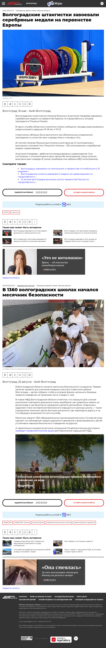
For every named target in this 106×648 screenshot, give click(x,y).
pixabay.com (7, 98)
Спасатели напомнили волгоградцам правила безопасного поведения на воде (59, 478)
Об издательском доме (64, 597)
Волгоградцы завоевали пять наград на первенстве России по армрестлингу (80, 240)
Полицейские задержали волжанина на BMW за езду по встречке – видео (32, 551)
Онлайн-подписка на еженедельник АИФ (55, 600)
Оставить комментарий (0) (84, 192)
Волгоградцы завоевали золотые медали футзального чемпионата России (30, 232)
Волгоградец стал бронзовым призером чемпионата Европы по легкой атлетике (80, 232)
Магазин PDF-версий (27, 600)
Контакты (23, 597)
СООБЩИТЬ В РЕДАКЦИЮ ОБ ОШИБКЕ (89, 600)
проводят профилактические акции (34, 431)
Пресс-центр (82, 597)
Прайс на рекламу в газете (41, 597)
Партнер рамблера (41, 638)
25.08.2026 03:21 (8, 286)
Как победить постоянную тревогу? (78, 541)
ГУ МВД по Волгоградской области (16, 369)
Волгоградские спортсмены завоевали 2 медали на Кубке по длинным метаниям (30, 240)
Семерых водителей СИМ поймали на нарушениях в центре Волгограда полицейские (29, 543)
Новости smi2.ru (11, 278)
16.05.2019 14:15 (8, 11)
